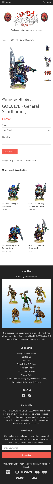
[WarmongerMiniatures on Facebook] (23, 395)
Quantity (6, 137)
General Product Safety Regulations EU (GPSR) (26, 378)
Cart (49, 2)
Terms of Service (26, 367)
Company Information (26, 353)
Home (4, 40)
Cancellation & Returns (26, 364)
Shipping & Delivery (26, 371)
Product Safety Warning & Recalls (26, 382)
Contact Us (26, 356)
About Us (26, 360)
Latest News (26, 271)
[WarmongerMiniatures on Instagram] (29, 395)
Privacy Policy (26, 375)
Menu (8, 2)
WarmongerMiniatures (29, 463)
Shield (5, 125)
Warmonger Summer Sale (26, 276)
